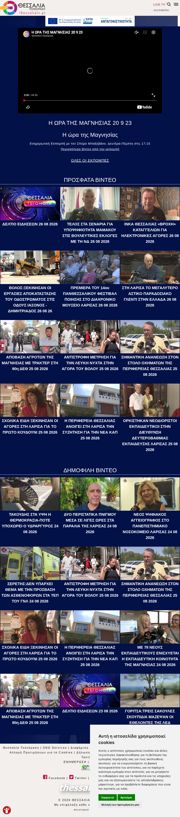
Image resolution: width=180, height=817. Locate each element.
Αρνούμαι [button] (126, 797)
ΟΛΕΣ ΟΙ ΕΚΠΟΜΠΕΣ (90, 160)
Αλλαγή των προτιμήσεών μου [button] (120, 804)
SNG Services (55, 747)
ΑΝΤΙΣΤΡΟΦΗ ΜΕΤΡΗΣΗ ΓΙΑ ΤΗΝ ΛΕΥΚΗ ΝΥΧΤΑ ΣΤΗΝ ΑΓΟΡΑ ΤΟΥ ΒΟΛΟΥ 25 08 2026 (90, 363)
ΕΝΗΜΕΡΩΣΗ (75, 761)
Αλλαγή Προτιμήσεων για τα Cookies (41, 752)
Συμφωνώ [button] (107, 797)
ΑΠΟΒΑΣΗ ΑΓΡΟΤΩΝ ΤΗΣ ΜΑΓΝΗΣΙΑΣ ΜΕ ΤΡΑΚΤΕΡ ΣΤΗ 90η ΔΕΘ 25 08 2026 (30, 363)
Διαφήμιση (80, 747)
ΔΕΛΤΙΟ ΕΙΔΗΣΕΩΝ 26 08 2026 (30, 224)
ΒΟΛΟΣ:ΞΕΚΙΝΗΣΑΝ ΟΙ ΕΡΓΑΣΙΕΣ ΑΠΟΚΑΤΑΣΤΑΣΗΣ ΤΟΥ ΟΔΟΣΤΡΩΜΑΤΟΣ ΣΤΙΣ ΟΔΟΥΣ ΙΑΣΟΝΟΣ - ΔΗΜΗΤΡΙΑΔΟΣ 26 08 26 (30, 299)
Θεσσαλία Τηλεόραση (21, 747)
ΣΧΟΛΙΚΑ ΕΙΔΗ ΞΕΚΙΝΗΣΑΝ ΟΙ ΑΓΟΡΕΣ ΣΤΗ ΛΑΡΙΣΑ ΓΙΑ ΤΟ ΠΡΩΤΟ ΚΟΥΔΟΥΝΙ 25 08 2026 (30, 426)
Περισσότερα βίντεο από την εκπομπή (90, 149)
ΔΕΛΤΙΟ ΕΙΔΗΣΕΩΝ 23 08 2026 (90, 711)
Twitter (80, 778)
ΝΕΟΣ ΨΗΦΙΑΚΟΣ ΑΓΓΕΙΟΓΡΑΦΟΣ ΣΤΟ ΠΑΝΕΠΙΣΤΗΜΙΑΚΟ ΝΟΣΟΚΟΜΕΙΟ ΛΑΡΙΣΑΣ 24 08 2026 (150, 526)
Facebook (56, 778)
